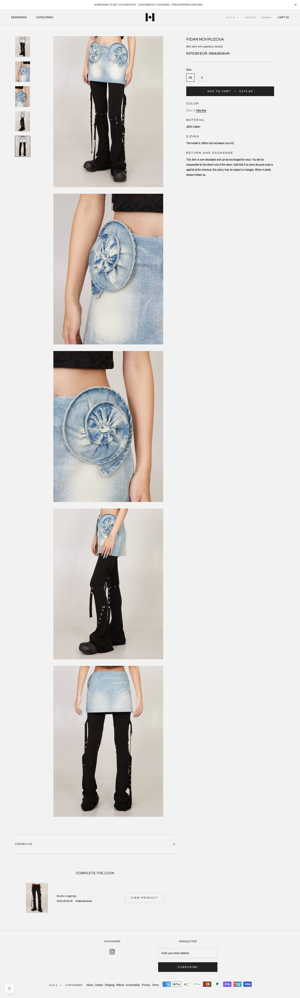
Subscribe (188, 967)
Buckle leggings (66, 896)
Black (189, 110)
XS (190, 77)
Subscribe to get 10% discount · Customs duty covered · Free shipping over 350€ (148, 4)
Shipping (109, 985)
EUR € (230, 17)
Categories (44, 17)
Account (250, 17)
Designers (19, 17)
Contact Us (23, 844)
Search (266, 17)
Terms (155, 985)
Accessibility (133, 985)
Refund (120, 985)
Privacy (146, 985)
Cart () (283, 17)
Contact (99, 985)
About (90, 985)
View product (144, 897)
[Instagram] (112, 951)
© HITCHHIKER (73, 985)
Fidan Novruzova (205, 39)
